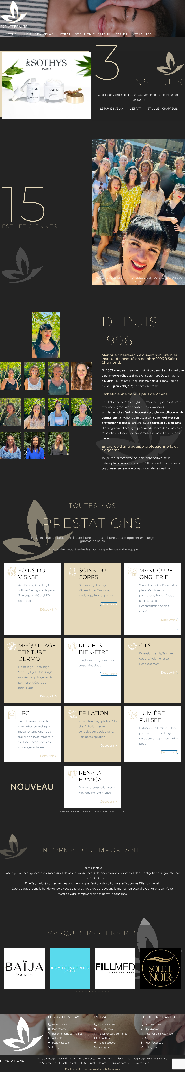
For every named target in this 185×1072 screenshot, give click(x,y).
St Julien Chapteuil (160, 1017)
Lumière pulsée (152, 716)
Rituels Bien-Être (94, 649)
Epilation (93, 713)
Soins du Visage (32, 574)
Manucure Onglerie (156, 574)
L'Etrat (101, 1017)
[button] (5, 968)
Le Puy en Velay (63, 1017)
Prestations (12, 1060)
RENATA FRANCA (90, 776)
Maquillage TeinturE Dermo (37, 652)
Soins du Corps (92, 574)
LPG (23, 713)
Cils (145, 645)
